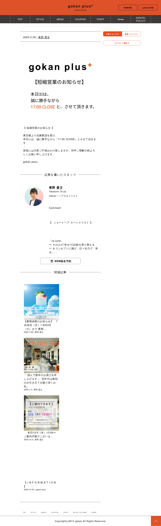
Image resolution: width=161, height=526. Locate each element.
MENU (60, 19)
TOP (20, 19)
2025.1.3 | (29, 389)
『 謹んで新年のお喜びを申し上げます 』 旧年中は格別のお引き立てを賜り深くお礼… (41, 380)
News (121, 19)
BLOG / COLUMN (80, 512)
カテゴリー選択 (121, 43)
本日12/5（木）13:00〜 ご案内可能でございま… (40, 434)
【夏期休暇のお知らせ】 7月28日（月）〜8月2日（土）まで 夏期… (40, 325)
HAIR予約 (128, 7)
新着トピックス (131, 34)
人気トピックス (112, 34)
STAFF (100, 19)
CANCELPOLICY (141, 19)
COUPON (80, 19)
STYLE (40, 19)
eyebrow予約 (148, 7)
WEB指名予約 (62, 261)
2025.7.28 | (29, 332)
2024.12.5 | (29, 439)
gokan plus (41, 489)
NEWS (94, 512)
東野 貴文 (44, 37)
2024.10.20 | (30, 489)
